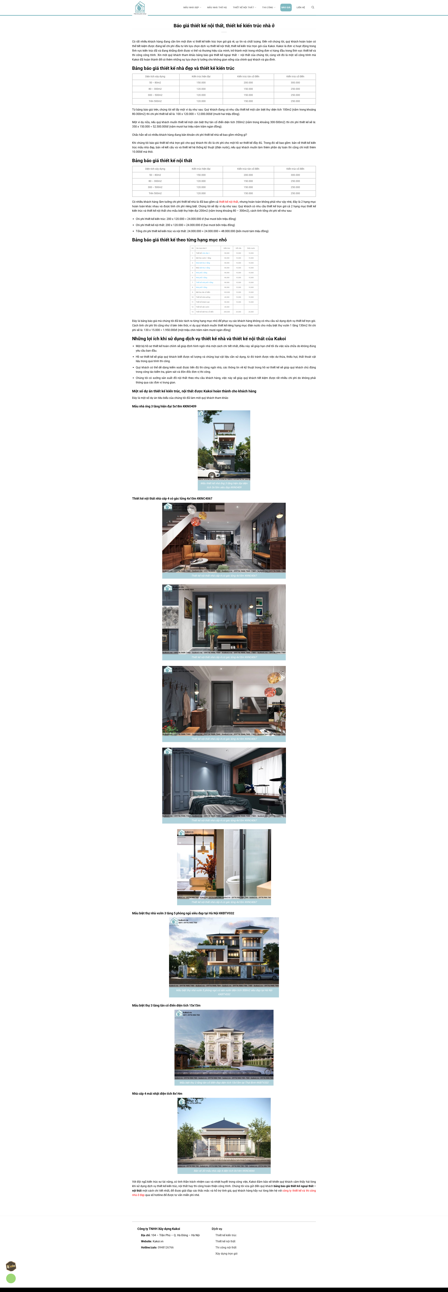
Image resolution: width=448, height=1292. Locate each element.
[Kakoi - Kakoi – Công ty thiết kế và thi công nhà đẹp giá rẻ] (149, 8)
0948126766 (166, 1247)
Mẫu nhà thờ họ (217, 7)
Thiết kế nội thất (243, 7)
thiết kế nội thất (228, 201)
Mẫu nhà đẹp (191, 7)
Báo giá (286, 7)
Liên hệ (301, 7)
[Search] (313, 7)
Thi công (267, 7)
